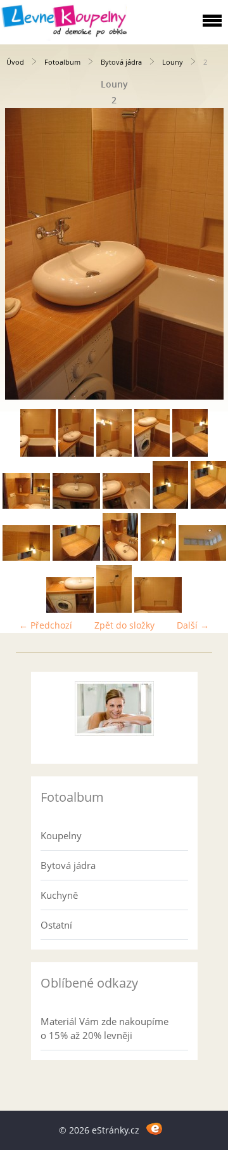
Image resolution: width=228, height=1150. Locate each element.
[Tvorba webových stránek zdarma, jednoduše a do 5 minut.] (154, 1128)
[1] (38, 453)
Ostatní (56, 924)
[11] (26, 557)
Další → (193, 625)
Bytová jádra (121, 62)
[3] (114, 453)
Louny (172, 62)
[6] (26, 505)
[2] (76, 453)
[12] (76, 557)
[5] (190, 453)
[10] (208, 505)
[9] (170, 505)
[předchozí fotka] (20, 254)
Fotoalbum (62, 62)
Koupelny (61, 835)
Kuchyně (59, 895)
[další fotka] (207, 254)
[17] (114, 609)
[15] (202, 557)
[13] (120, 557)
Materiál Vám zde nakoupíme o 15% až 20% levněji (104, 1028)
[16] (70, 609)
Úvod (15, 62)
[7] (76, 505)
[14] (158, 557)
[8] (126, 505)
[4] (152, 453)
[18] (158, 609)
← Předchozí (45, 625)
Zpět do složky (124, 625)
